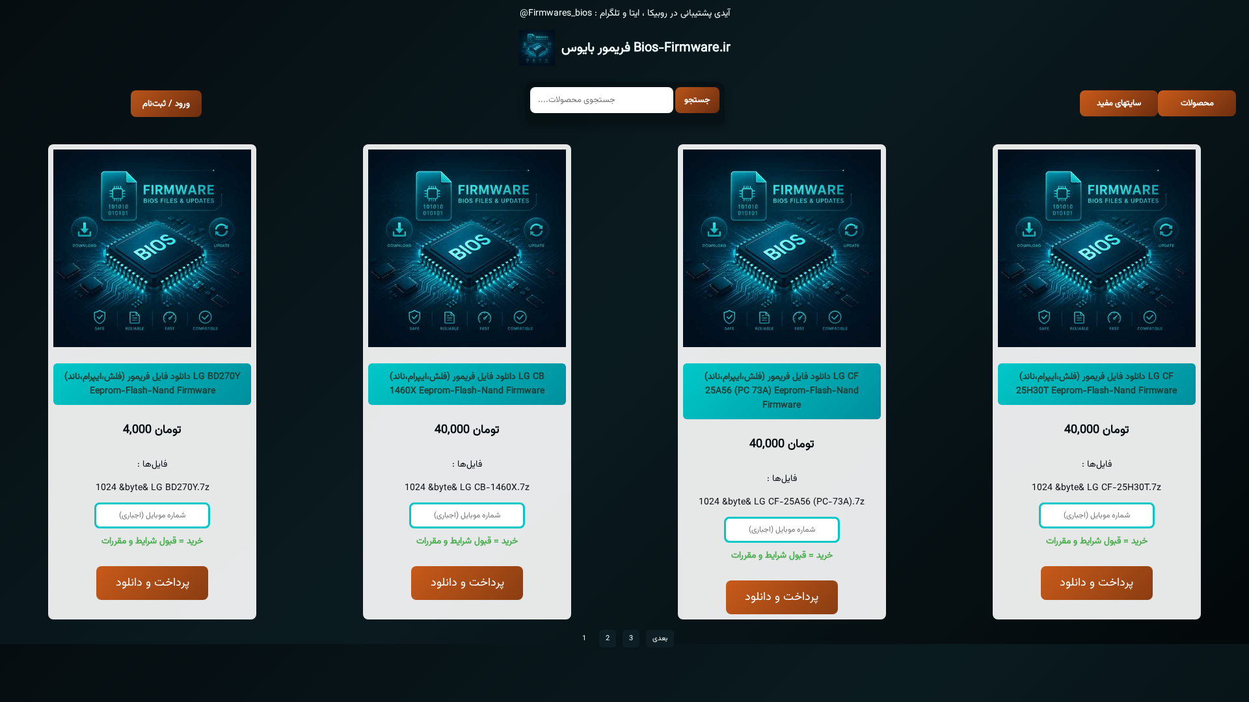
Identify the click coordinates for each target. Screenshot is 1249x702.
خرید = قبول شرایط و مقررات (152, 541)
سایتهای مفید (1119, 103)
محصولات (1197, 103)
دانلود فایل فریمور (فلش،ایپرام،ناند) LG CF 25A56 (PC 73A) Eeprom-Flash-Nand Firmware (782, 391)
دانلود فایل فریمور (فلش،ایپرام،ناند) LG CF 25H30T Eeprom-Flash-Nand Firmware (1096, 384)
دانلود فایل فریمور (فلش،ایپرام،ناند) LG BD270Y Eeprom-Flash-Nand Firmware (152, 384)
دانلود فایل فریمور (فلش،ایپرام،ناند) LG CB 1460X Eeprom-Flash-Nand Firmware (467, 384)
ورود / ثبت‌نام (166, 103)
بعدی (659, 638)
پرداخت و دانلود (152, 583)
